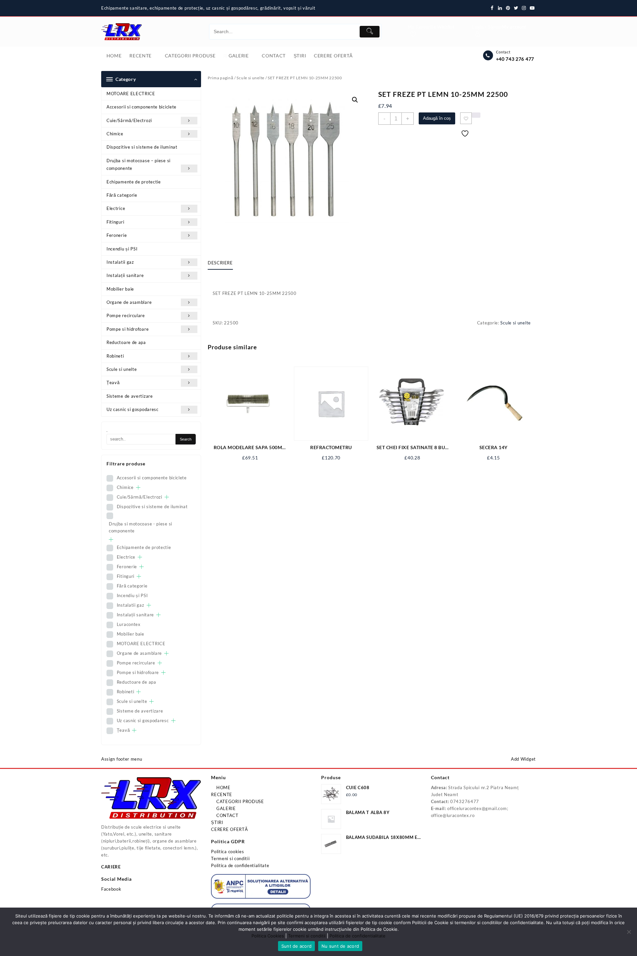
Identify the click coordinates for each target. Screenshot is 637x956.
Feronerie (116, 235)
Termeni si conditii (230, 858)
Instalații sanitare (125, 275)
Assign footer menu (121, 759)
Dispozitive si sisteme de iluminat (141, 147)
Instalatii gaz (120, 262)
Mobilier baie (120, 289)
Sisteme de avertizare (129, 396)
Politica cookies (227, 851)
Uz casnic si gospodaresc (132, 409)
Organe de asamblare (129, 302)
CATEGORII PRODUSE (239, 801)
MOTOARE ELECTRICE (130, 93)
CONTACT (227, 815)
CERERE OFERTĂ (229, 829)
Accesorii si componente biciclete (141, 106)
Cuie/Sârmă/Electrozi (129, 120)
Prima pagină (220, 77)
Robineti (115, 356)
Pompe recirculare (125, 315)
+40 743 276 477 (515, 59)
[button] (355, 100)
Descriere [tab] (220, 262)
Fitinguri (115, 222)
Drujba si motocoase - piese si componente (140, 527)
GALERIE (225, 808)
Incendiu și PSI (122, 248)
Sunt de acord (296, 946)
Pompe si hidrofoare (127, 329)
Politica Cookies (267, 935)
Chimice (114, 133)
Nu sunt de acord (340, 946)
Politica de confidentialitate (240, 865)
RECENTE (221, 794)
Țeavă (113, 382)
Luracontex (129, 624)
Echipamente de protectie (133, 181)
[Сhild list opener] (138, 487)
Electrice (115, 208)
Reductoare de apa (126, 342)
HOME (223, 787)
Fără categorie (121, 195)
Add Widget (523, 759)
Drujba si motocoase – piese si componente (138, 164)
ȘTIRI (217, 822)
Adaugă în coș (437, 118)
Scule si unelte (121, 369)
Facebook (111, 889)
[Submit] (370, 31)
